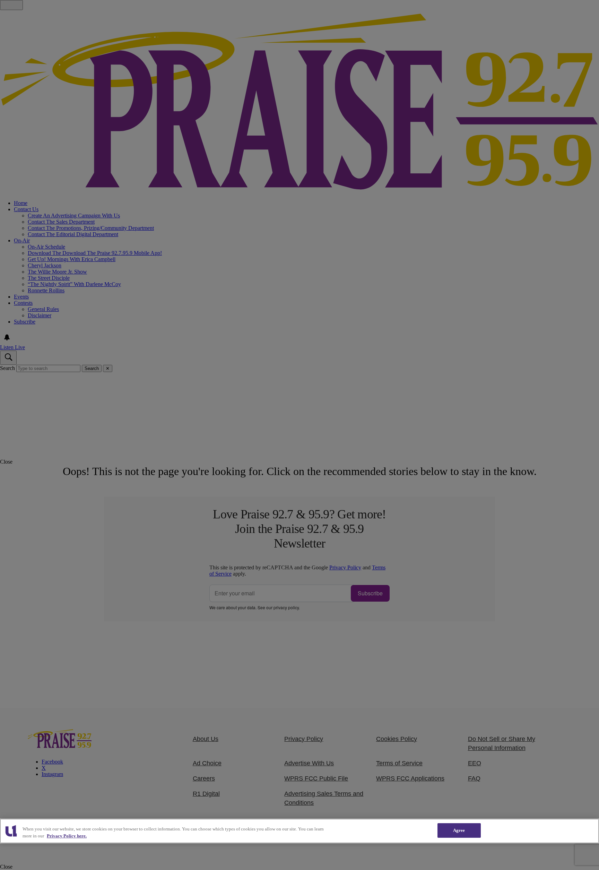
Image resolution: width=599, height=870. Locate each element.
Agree (459, 830)
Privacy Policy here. (67, 835)
